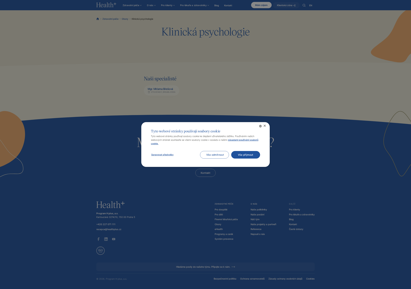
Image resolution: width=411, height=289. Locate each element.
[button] (162, 154)
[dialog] (205, 144)
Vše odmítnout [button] (215, 154)
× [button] (264, 126)
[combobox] (260, 126)
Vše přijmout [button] (245, 154)
